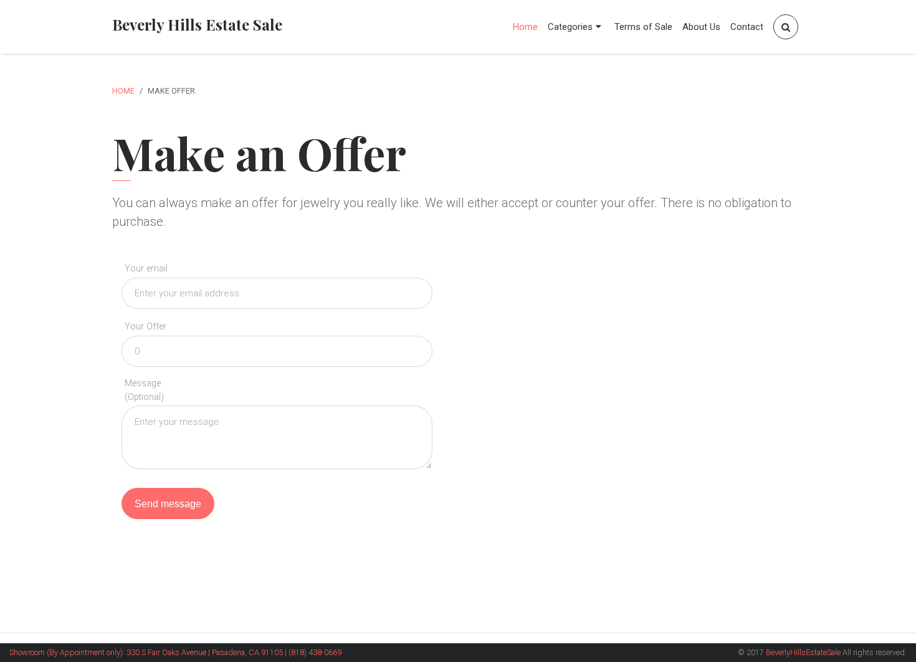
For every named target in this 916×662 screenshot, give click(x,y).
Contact (746, 26)
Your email (146, 268)
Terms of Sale (643, 26)
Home (525, 26)
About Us (701, 26)
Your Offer (145, 326)
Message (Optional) (144, 390)
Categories (570, 26)
